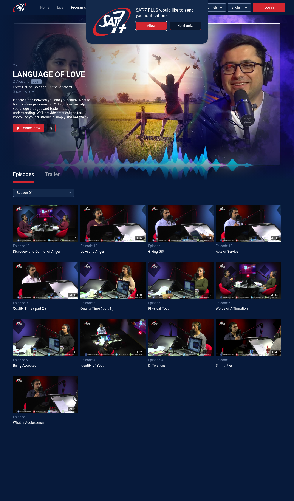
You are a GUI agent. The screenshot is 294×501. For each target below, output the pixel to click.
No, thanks (185, 26)
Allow (151, 26)
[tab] (23, 174)
